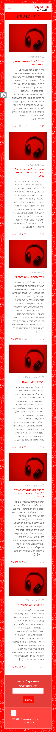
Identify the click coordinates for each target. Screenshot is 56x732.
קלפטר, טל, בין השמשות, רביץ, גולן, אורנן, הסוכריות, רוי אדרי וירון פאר (29, 493)
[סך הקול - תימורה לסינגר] (41, 7)
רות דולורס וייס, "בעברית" (31, 604)
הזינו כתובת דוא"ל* (28, 685)
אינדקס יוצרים (39, 719)
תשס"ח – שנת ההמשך (32, 381)
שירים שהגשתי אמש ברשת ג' (29, 277)
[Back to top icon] (13, 713)
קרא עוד (14, 126)
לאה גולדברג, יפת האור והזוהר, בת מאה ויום (28, 62)
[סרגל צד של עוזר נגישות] (3, 95)
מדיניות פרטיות (28, 722)
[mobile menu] (9, 7)
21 (23, 126)
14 (23, 338)
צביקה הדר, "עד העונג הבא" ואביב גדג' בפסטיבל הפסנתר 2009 (29, 172)
